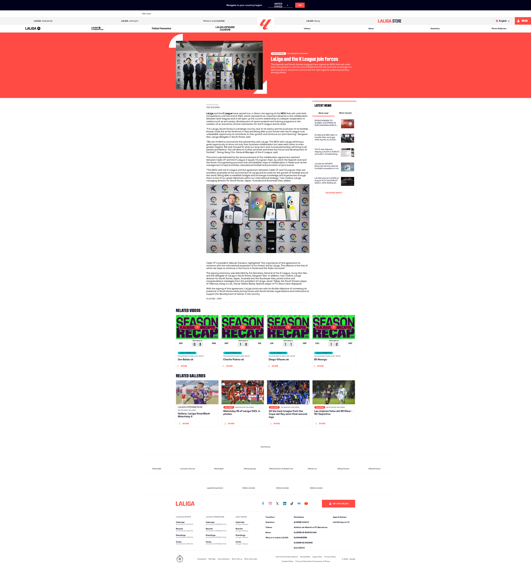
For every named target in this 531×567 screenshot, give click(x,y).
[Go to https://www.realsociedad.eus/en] (351, 14)
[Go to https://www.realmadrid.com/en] (339, 14)
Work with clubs (250, 559)
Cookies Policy (287, 561)
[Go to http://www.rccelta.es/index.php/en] (196, 14)
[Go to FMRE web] (179, 559)
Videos (307, 28)
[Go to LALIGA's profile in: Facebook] (263, 503)
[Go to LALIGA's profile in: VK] (298, 503)
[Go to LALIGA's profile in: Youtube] (306, 503)
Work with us (237, 559)
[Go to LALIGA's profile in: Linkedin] (284, 503)
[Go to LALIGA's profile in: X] (277, 503)
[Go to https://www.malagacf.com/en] (268, 14)
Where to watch (214, 21)
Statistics (435, 28)
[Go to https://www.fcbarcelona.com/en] (232, 14)
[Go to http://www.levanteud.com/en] (256, 14)
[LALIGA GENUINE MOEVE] (225, 29)
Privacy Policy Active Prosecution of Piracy (313, 561)
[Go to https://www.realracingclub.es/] (280, 14)
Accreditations (224, 559)
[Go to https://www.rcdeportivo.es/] (303, 14)
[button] (33, 28)
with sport (129, 21)
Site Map (212, 559)
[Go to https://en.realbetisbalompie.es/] (327, 14)
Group (313, 21)
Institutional (43, 21)
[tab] (323, 112)
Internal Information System (287, 557)
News (371, 28)
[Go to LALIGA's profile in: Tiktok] (291, 503)
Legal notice (317, 557)
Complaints (201, 559)
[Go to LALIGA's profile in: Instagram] (270, 503)
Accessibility (305, 557)
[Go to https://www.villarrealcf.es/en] (387, 14)
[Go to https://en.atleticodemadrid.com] (173, 14)
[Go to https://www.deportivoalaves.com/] (208, 14)
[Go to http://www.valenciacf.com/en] (375, 14)
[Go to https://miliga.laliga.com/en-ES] (523, 21)
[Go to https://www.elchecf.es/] (220, 14)
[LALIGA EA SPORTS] (33, 29)
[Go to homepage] (265, 31)
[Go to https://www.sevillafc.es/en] (363, 14)
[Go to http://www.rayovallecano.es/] (292, 14)
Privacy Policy (330, 557)
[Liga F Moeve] (161, 29)
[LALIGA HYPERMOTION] (97, 28)
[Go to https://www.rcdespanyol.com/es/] (315, 14)
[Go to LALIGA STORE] (390, 21)
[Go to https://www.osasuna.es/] (184, 14)
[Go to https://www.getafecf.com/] (244, 14)
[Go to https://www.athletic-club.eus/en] (161, 14)
